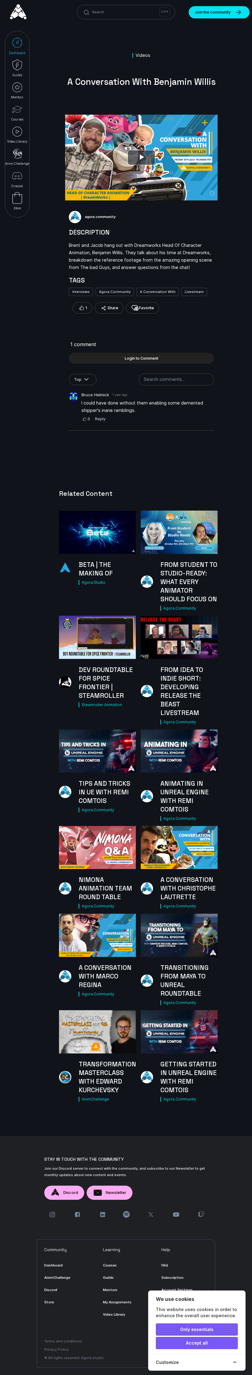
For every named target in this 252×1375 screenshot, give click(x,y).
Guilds (108, 1277)
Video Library (114, 1314)
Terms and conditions (63, 1341)
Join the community (212, 12)
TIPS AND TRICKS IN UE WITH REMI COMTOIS (104, 792)
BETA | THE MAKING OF (96, 569)
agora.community (100, 217)
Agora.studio (92, 1358)
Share (113, 308)
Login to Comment (141, 358)
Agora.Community (115, 292)
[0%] (97, 935)
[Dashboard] (18, 12)
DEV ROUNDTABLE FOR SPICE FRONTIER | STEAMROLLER (106, 683)
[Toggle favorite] (127, 545)
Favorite (146, 308)
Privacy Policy (56, 1349)
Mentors (110, 1290)
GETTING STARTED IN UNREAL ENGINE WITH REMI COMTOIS (188, 1077)
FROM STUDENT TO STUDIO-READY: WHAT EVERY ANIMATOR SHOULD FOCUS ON (188, 582)
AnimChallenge (95, 1099)
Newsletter (116, 1192)
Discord (70, 1192)
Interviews (81, 292)
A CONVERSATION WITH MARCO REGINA (105, 976)
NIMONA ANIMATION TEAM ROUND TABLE (105, 888)
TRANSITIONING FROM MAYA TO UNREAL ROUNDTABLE (184, 981)
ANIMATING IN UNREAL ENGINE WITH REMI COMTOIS (184, 796)
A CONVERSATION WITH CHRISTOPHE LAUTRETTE (188, 888)
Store (49, 1302)
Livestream (194, 292)
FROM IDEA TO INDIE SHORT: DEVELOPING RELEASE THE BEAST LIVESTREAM (181, 691)
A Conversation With (157, 292)
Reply (100, 418)
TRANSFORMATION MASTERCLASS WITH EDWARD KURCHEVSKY (107, 1077)
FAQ (164, 1265)
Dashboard (53, 1265)
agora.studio (93, 582)
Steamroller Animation (102, 704)
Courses (110, 1265)
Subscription (172, 1277)
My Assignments (117, 1302)
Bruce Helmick (95, 394)
